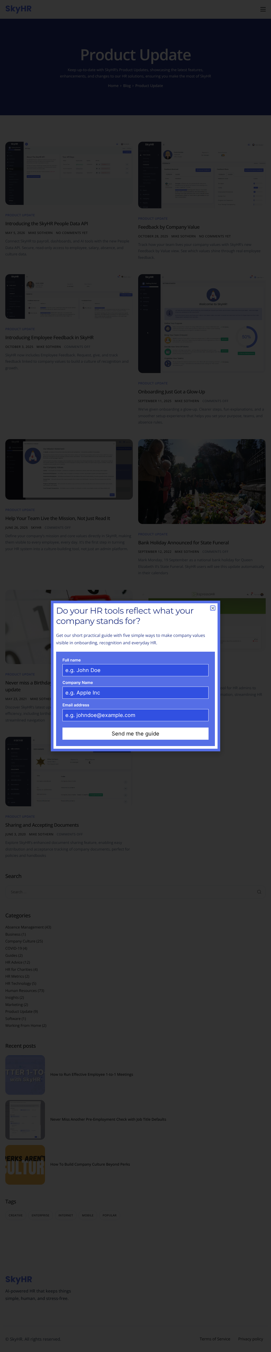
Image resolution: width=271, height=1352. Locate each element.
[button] (213, 608)
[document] (135, 676)
